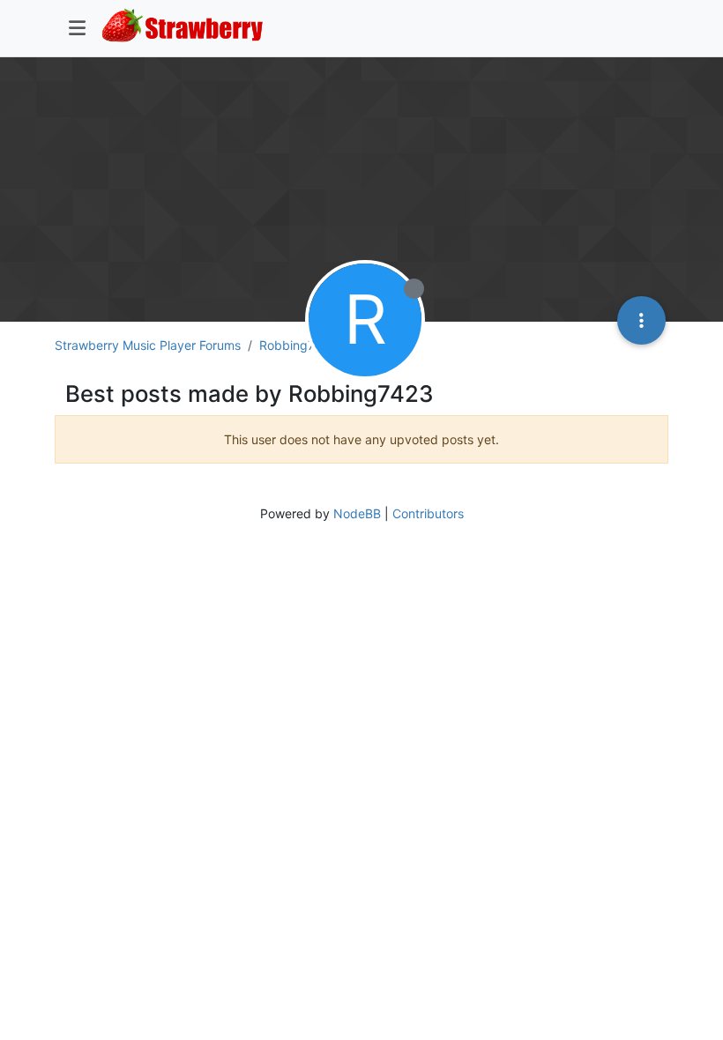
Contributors (428, 513)
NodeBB (357, 513)
